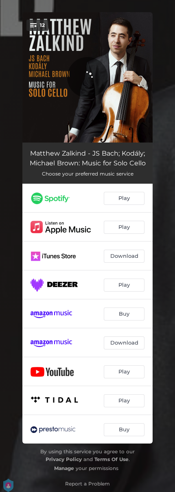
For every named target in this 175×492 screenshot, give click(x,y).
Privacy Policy (64, 459)
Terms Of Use (111, 459)
